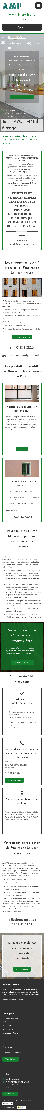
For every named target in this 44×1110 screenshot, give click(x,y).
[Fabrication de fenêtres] (22, 393)
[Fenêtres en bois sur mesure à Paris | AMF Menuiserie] (12, 6)
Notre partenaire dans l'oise (12, 999)
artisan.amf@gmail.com (26, 357)
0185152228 (17, 37)
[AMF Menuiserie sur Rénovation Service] (21, 1107)
